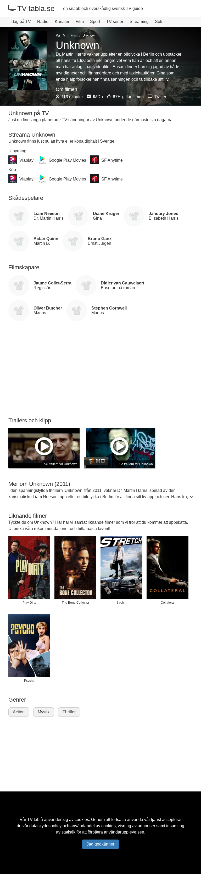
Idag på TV (20, 21)
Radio (42, 21)
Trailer (159, 97)
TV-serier (114, 21)
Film (80, 21)
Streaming (139, 21)
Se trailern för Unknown (60, 464)
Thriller (69, 712)
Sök (158, 21)
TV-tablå (35, 819)
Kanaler (62, 21)
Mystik (43, 712)
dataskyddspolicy (45, 826)
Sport (95, 21)
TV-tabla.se (36, 8)
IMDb (97, 97)
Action (19, 712)
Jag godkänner (100, 844)
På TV (60, 35)
